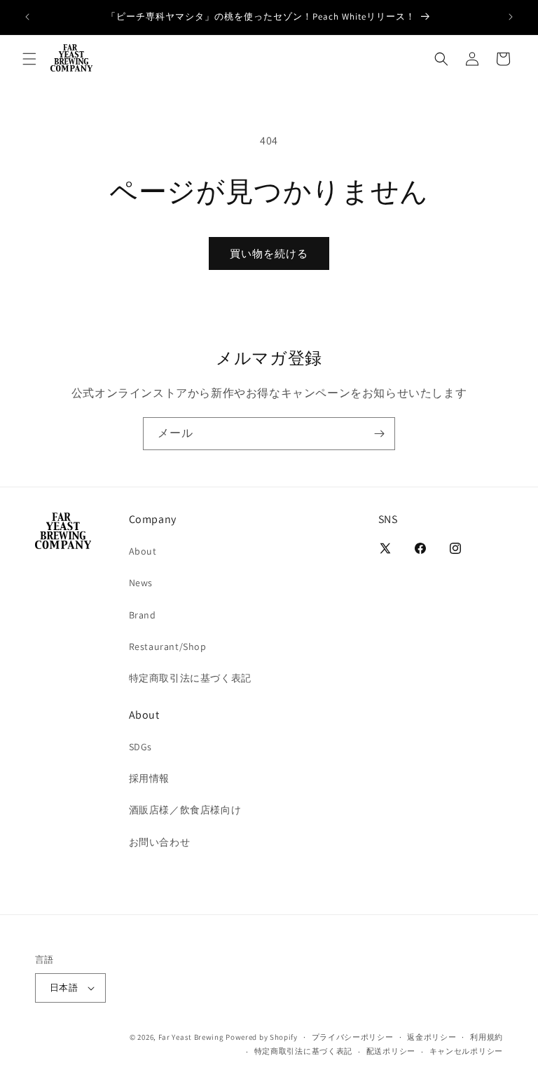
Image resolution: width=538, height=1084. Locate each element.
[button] (29, 58)
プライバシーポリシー (353, 1037)
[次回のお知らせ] (510, 16)
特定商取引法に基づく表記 (190, 678)
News (141, 582)
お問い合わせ (160, 842)
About (143, 551)
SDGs (140, 746)
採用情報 (149, 778)
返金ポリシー (431, 1037)
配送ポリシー (390, 1051)
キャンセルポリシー (466, 1051)
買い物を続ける (269, 253)
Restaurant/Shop (168, 646)
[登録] (379, 433)
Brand (142, 615)
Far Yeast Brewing (191, 1037)
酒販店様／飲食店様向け (185, 810)
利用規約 (486, 1037)
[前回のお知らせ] (27, 16)
